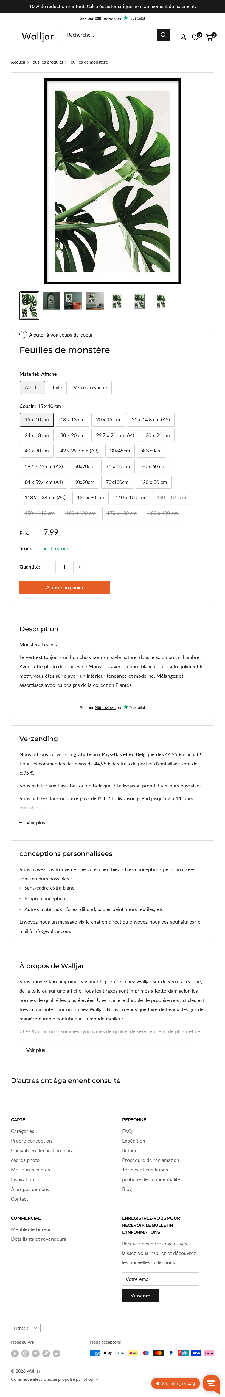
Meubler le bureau (31, 1229)
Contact (19, 1199)
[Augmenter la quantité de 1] (79, 567)
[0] (209, 37)
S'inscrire (140, 1295)
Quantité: (29, 567)
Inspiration (22, 1179)
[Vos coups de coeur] (195, 37)
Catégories (22, 1131)
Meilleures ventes (30, 1170)
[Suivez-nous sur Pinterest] (36, 1353)
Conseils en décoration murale (44, 1150)
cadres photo (25, 1160)
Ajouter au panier (65, 587)
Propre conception (31, 1141)
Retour (129, 1150)
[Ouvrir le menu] (13, 37)
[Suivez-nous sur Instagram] (25, 1353)
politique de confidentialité (151, 1179)
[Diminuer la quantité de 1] (49, 567)
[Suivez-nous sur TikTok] (46, 1353)
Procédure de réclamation (150, 1160)
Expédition (133, 1141)
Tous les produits (47, 61)
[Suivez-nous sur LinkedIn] (56, 1353)
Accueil (18, 61)
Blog (127, 1189)
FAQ (127, 1131)
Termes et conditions (145, 1170)
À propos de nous (30, 1189)
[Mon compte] (183, 37)
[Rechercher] (163, 35)
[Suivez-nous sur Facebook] (15, 1353)
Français (21, 1327)
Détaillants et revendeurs (38, 1239)
